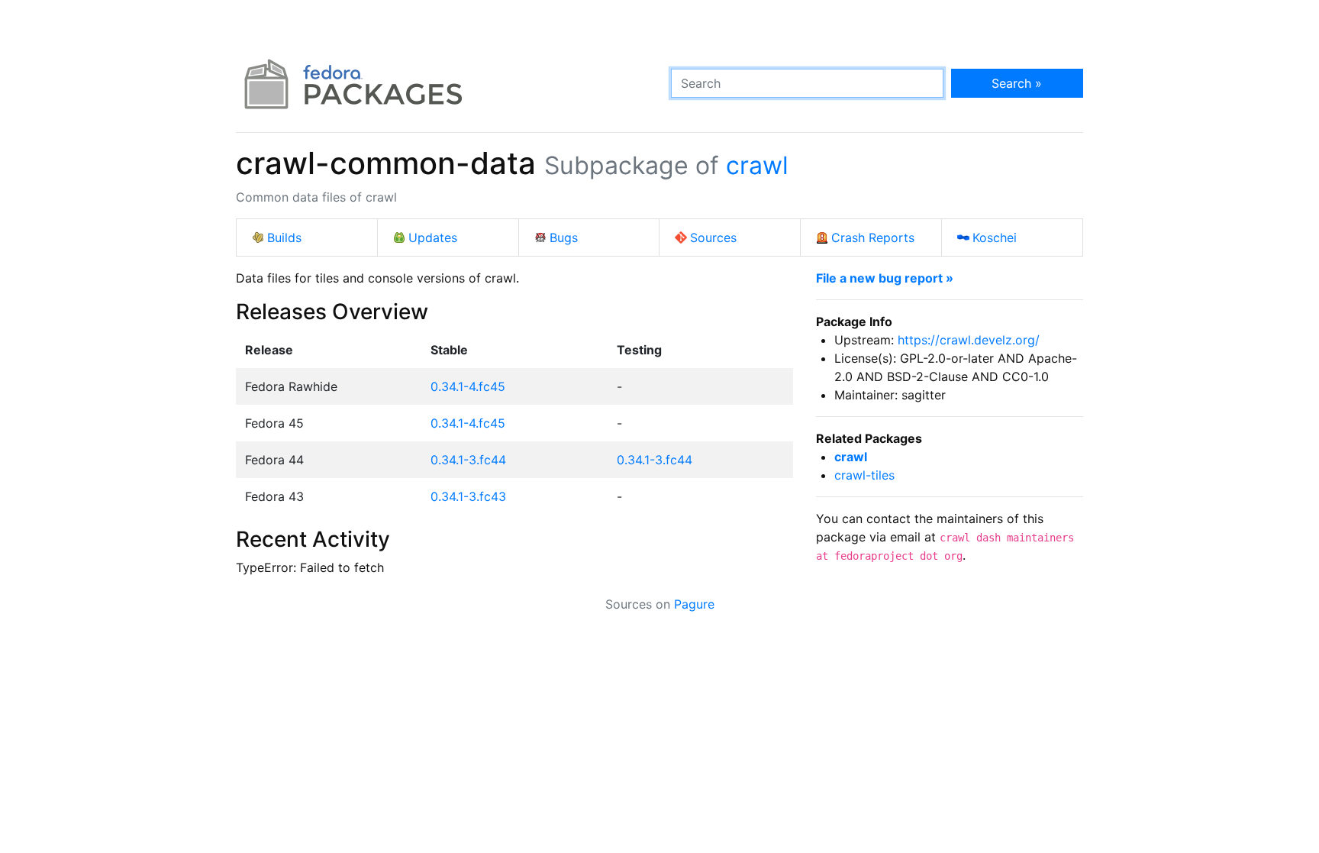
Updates (432, 237)
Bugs (564, 237)
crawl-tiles (864, 475)
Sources (713, 237)
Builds (284, 237)
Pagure (694, 604)
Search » (1017, 83)
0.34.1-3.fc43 (468, 496)
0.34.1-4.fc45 (468, 386)
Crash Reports (872, 237)
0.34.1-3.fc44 (468, 459)
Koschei (994, 237)
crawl (757, 165)
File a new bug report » (884, 278)
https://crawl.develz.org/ (969, 339)
